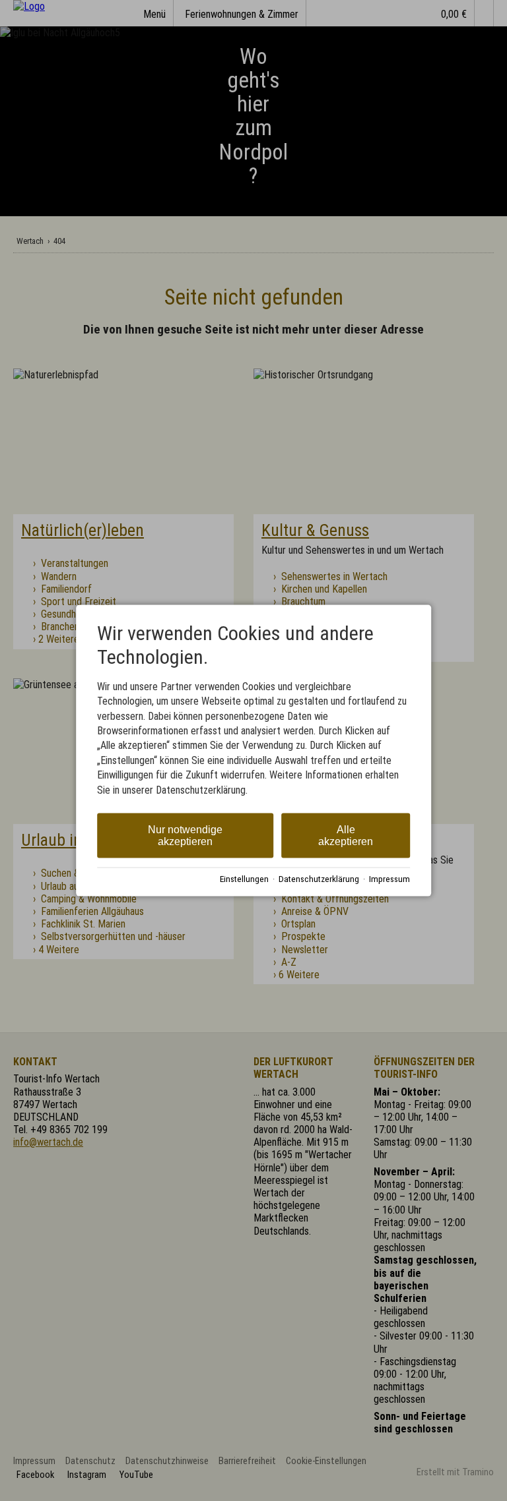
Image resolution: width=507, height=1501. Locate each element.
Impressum (389, 878)
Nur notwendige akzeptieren (185, 835)
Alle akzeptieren (345, 835)
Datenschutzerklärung (319, 878)
